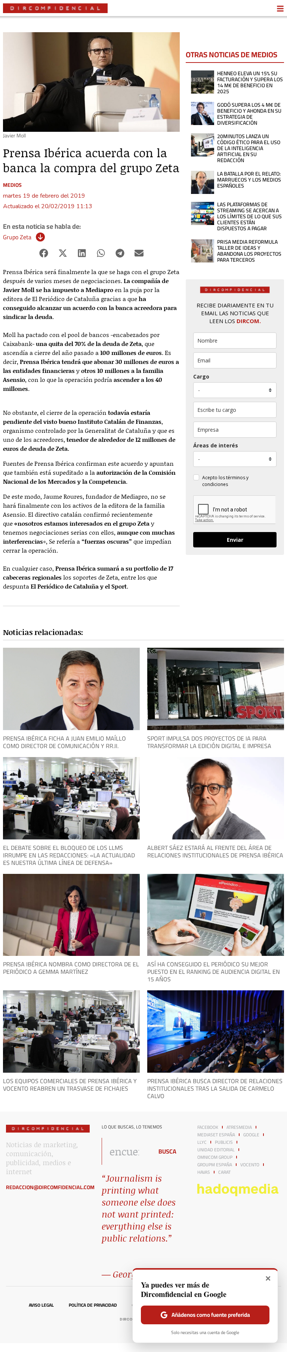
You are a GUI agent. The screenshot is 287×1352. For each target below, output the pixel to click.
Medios (12, 185)
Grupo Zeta (17, 237)
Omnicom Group (214, 1157)
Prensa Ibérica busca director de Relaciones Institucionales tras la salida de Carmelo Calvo (215, 1088)
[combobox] (125, 1151)
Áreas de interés (215, 445)
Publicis (224, 1142)
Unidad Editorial (216, 1150)
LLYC (202, 1142)
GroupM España (214, 1165)
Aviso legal (41, 1305)
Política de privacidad (93, 1305)
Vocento (249, 1165)
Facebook (207, 1127)
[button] (44, 252)
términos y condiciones (225, 480)
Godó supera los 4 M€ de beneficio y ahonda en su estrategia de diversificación (249, 114)
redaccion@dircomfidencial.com (50, 1187)
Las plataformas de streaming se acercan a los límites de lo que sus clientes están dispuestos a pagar (249, 216)
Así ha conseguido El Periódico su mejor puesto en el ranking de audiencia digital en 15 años (213, 971)
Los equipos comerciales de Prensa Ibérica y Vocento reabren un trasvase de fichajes (70, 1084)
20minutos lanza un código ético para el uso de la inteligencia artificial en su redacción (248, 148)
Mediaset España (216, 1135)
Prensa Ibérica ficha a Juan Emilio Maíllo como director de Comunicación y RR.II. (64, 742)
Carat (224, 1172)
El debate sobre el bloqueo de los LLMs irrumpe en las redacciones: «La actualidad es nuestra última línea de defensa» (69, 855)
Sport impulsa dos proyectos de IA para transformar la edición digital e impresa (209, 742)
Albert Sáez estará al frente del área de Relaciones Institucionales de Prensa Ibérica (215, 851)
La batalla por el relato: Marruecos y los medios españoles (249, 180)
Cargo (201, 376)
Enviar (235, 539)
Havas (203, 1172)
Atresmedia (239, 1127)
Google (251, 1135)
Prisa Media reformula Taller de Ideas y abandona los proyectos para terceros (249, 251)
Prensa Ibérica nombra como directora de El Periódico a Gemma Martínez (71, 967)
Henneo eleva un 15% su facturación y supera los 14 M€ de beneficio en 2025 (250, 82)
